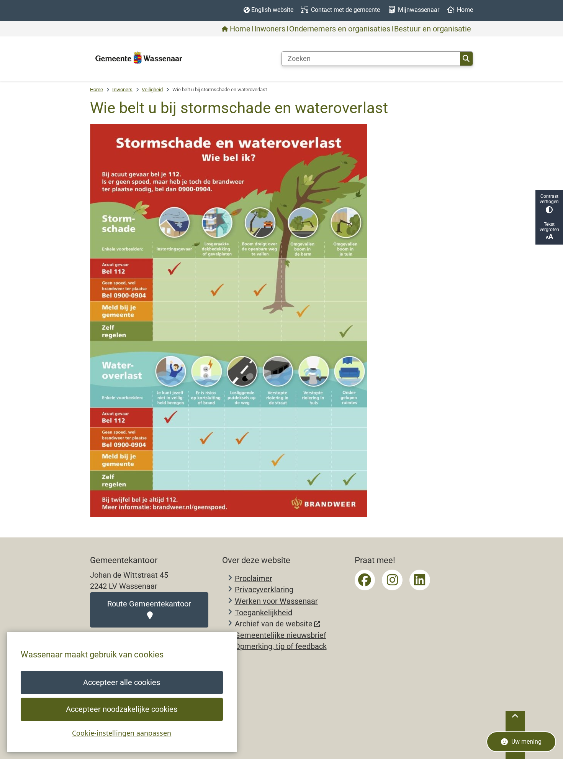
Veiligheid (152, 89)
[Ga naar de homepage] (139, 58)
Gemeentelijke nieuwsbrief (280, 635)
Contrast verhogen (549, 199)
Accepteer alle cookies (121, 682)
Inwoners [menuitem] (269, 28)
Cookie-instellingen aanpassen (121, 733)
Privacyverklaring (264, 589)
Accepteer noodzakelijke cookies (121, 709)
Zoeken (466, 59)
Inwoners (122, 89)
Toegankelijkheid (263, 612)
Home (96, 89)
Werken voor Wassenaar (276, 601)
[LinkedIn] (419, 580)
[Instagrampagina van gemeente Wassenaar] (392, 580)
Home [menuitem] (240, 28)
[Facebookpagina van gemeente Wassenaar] (365, 580)
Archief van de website (274, 623)
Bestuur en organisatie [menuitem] (432, 28)
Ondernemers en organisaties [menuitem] (339, 28)
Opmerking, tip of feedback (281, 646)
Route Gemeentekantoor (149, 604)
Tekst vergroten (549, 227)
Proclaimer (253, 578)
